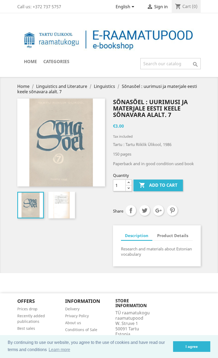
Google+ (158, 210)
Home (30, 61)
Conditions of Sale (81, 329)
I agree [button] (192, 346)
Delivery (72, 308)
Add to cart (158, 185)
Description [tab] (136, 235)
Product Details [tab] (172, 235)
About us (73, 322)
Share (130, 210)
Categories (56, 61)
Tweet (144, 210)
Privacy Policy (77, 315)
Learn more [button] (59, 349)
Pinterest (172, 210)
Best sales (26, 328)
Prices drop (27, 308)
